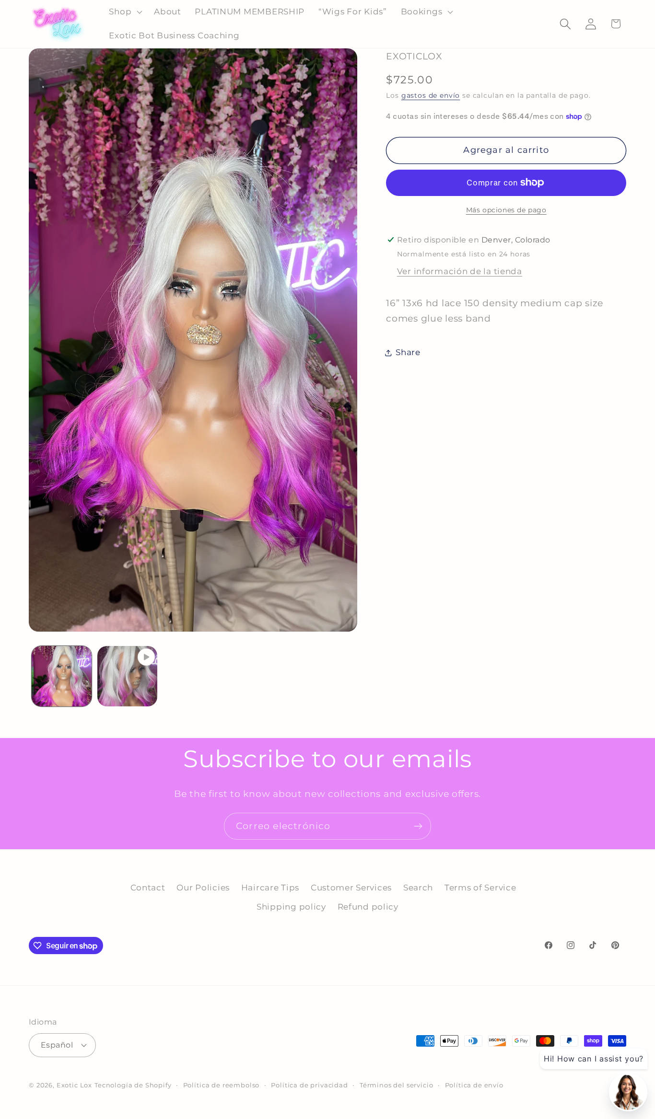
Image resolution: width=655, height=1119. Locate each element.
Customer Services (351, 887)
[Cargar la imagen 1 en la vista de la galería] (62, 676)
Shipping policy (291, 906)
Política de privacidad (309, 1084)
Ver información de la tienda (459, 271)
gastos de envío (430, 95)
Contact (147, 887)
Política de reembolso (221, 1084)
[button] (124, 12)
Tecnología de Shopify (133, 1084)
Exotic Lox (74, 1084)
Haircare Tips (270, 887)
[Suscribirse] (418, 826)
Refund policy (368, 906)
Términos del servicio (396, 1084)
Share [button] (408, 352)
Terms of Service (480, 887)
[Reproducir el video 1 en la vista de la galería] (127, 676)
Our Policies (203, 887)
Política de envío (474, 1084)
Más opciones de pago (506, 210)
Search (418, 887)
